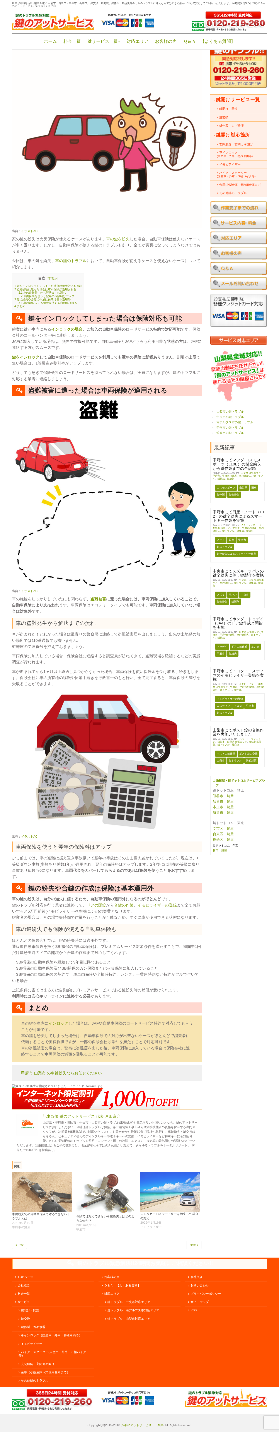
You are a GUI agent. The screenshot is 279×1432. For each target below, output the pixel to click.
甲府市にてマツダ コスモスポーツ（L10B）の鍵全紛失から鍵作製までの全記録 (237, 464)
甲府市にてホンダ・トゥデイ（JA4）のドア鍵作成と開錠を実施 (238, 623)
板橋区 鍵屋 (223, 839)
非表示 (52, 278)
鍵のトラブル (225, 546)
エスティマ (223, 705)
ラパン (233, 594)
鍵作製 (221, 494)
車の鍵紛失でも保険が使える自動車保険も (48, 302)
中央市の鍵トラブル (230, 417)
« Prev (19, 1244)
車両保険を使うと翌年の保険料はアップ (46, 296)
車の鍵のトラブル (71, 261)
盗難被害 (98, 599)
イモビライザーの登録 (157, 905)
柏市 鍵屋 (220, 850)
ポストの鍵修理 (226, 753)
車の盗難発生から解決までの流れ (42, 292)
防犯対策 (251, 760)
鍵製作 (235, 601)
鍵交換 (235, 744)
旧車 (254, 487)
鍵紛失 (230, 478)
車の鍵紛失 (245, 475)
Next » (194, 1244)
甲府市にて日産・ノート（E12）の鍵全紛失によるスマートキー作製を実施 (239, 516)
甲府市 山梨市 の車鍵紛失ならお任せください (61, 1073)
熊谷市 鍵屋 (223, 796)
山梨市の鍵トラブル (230, 411)
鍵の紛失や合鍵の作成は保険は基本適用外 (42, 299)
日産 (231, 539)
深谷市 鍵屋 (223, 801)
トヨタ (238, 705)
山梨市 (221, 741)
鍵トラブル (228, 530)
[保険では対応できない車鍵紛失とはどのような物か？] (106, 1193)
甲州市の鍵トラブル (230, 427)
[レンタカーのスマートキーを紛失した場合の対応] (170, 1192)
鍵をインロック (25, 357)
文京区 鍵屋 (223, 828)
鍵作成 (221, 478)
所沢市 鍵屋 (224, 813)
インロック (58, 1023)
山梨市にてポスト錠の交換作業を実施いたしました (238, 732)
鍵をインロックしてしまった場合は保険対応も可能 (48, 286)
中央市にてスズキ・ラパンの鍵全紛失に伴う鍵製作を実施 (238, 573)
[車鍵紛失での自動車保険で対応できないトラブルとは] (42, 1192)
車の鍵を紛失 (118, 239)
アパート (244, 739)
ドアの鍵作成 (239, 646)
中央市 (242, 580)
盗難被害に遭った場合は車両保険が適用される (45, 289)
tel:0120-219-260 (46, 6)
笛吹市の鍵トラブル (230, 433)
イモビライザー (249, 525)
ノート (221, 539)
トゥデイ (222, 646)
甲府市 (216, 475)
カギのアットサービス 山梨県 (142, 1425)
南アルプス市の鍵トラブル (234, 422)
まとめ (19, 306)
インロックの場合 (67, 329)
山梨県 (243, 487)
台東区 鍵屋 (223, 834)
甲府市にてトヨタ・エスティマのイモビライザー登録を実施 (238, 675)
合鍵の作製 (124, 905)
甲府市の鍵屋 (229, 475)
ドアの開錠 (96, 905)
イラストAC (29, 231)
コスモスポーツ (226, 487)
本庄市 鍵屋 (223, 807)
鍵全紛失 (234, 494)
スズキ (221, 594)
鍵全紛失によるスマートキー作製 (236, 553)
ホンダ (255, 646)
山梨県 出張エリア (251, 473)
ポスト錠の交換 (248, 753)
